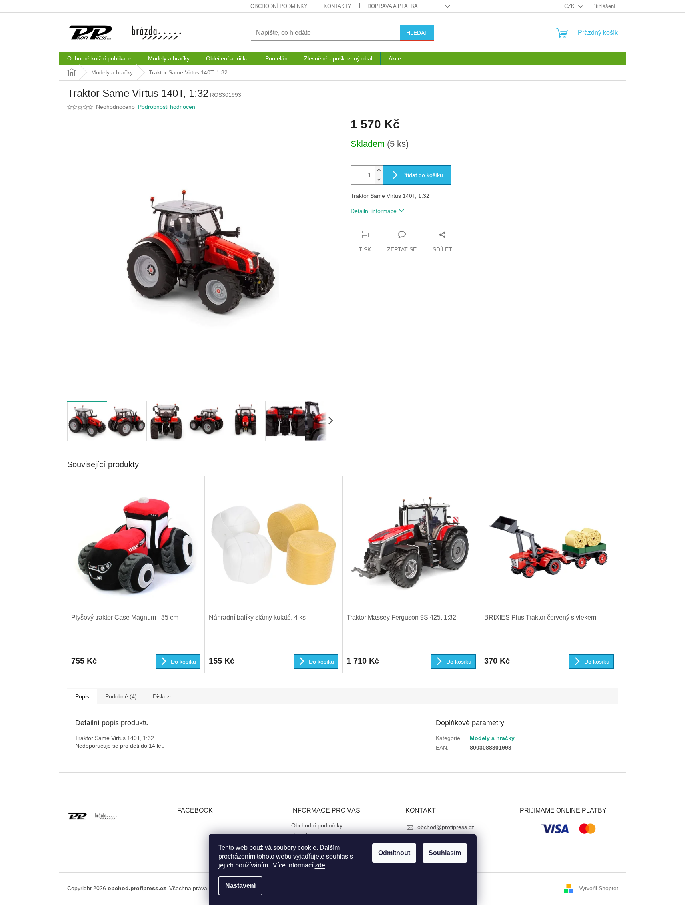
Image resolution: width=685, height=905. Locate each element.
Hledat (417, 33)
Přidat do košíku (422, 175)
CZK (570, 6)
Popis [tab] (82, 696)
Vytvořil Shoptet (598, 888)
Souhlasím (445, 852)
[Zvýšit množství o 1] (379, 170)
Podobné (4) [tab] (121, 696)
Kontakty (337, 6)
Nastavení (240, 885)
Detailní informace (374, 211)
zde (320, 865)
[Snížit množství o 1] (379, 179)
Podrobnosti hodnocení (167, 107)
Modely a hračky (492, 738)
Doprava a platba (392, 6)
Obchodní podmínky (279, 6)
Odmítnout (394, 852)
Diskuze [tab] (163, 696)
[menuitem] (99, 58)
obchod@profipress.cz (445, 827)
